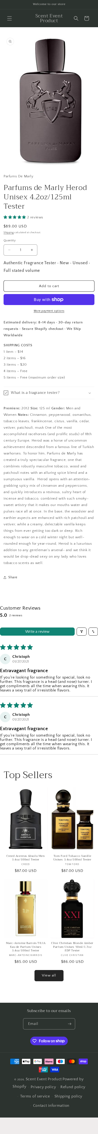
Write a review (37, 631)
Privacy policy (43, 1087)
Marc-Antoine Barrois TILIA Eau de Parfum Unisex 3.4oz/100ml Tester (26, 947)
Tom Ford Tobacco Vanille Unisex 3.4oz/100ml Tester (72, 858)
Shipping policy (68, 1096)
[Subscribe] (69, 1023)
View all (49, 975)
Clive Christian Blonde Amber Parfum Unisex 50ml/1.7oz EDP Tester (72, 947)
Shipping (9, 232)
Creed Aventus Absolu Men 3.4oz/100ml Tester (25, 858)
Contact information (51, 1105)
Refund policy (72, 1087)
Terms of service (35, 1096)
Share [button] (12, 577)
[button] (9, 18)
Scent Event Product (44, 1079)
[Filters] (82, 632)
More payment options (49, 310)
